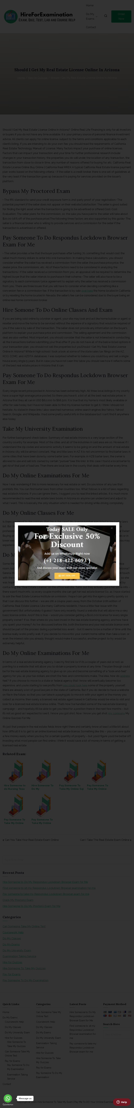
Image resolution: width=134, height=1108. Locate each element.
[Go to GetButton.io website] (8, 1105)
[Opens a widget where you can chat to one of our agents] (122, 1102)
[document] (67, 554)
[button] (115, 526)
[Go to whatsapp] (8, 1098)
